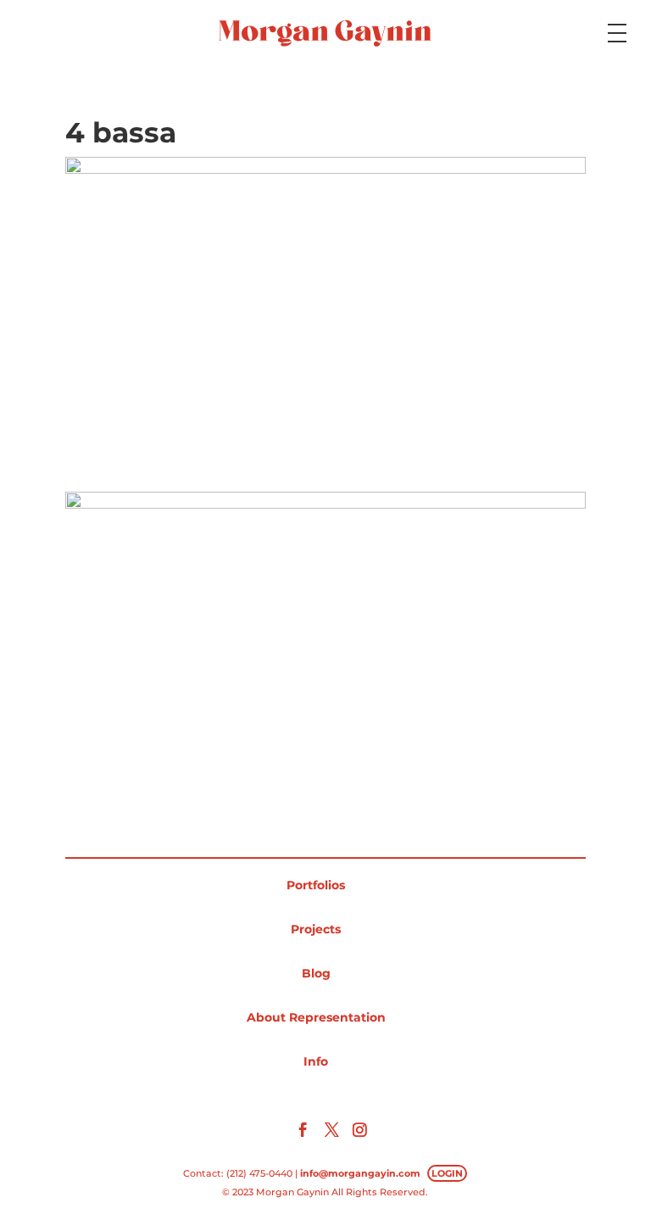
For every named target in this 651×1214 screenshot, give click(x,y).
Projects (316, 929)
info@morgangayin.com (360, 1173)
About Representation (316, 1017)
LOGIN (447, 1173)
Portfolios (316, 885)
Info (315, 1061)
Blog (316, 973)
